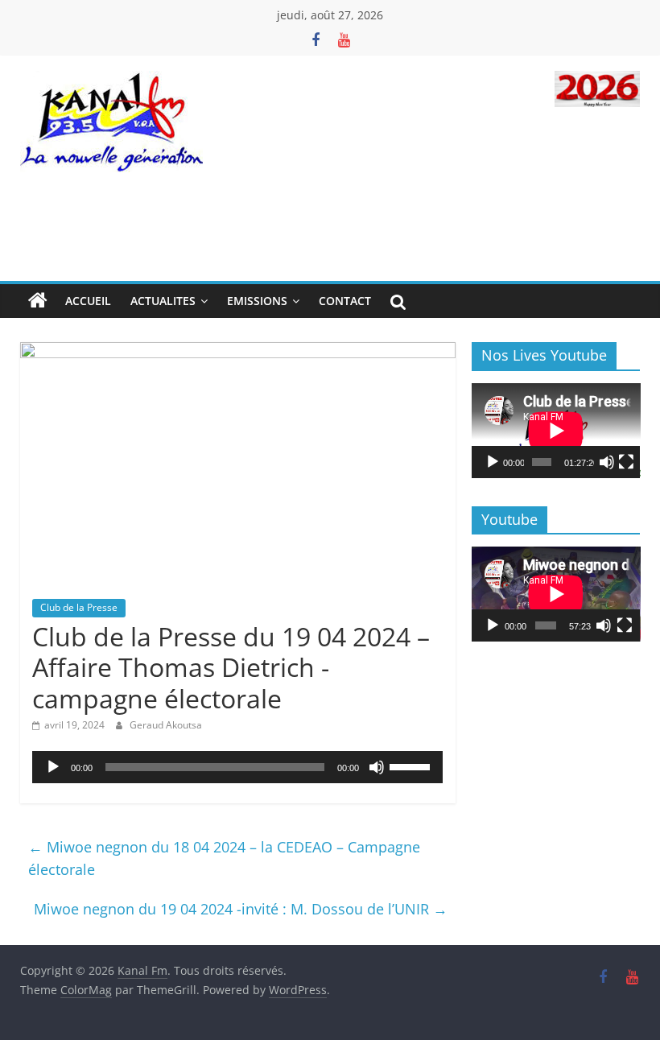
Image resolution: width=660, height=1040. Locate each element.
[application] (237, 767)
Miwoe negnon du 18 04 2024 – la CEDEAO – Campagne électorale (224, 858)
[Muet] (377, 767)
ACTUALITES (163, 300)
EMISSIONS (257, 300)
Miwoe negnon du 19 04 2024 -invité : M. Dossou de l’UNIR (241, 908)
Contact (345, 300)
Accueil (88, 300)
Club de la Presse (79, 607)
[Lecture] (53, 767)
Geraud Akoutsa (166, 725)
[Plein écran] (626, 462)
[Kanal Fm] (38, 301)
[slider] (412, 765)
